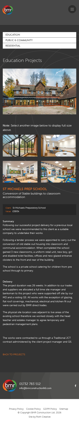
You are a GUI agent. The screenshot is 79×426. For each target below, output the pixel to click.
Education (13, 34)
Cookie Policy (33, 408)
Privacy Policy (16, 408)
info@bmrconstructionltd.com (35, 388)
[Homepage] (12, 13)
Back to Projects (14, 354)
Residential (13, 45)
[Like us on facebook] (74, 386)
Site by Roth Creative (40, 416)
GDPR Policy (50, 408)
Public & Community (19, 40)
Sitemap (63, 408)
